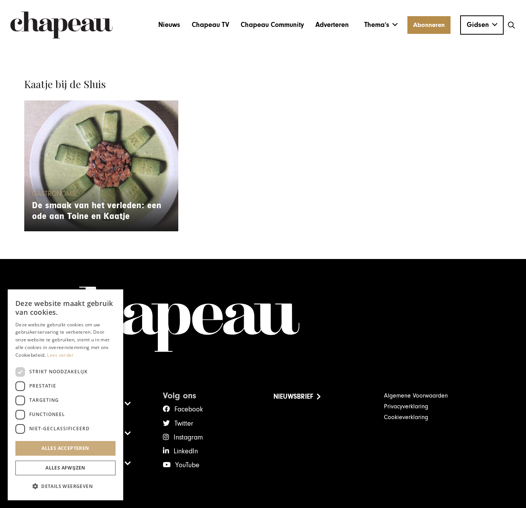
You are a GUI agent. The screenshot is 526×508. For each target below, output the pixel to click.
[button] (381, 25)
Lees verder (60, 355)
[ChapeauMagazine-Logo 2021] (61, 25)
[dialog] (65, 394)
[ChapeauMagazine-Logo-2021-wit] (263, 319)
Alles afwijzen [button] (65, 468)
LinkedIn (186, 451)
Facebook (188, 409)
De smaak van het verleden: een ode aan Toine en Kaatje (96, 211)
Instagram (188, 437)
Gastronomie (54, 194)
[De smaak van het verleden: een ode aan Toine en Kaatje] (101, 165)
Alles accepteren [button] (65, 448)
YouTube (187, 465)
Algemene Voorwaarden (416, 395)
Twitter (183, 423)
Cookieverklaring (406, 417)
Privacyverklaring (406, 406)
